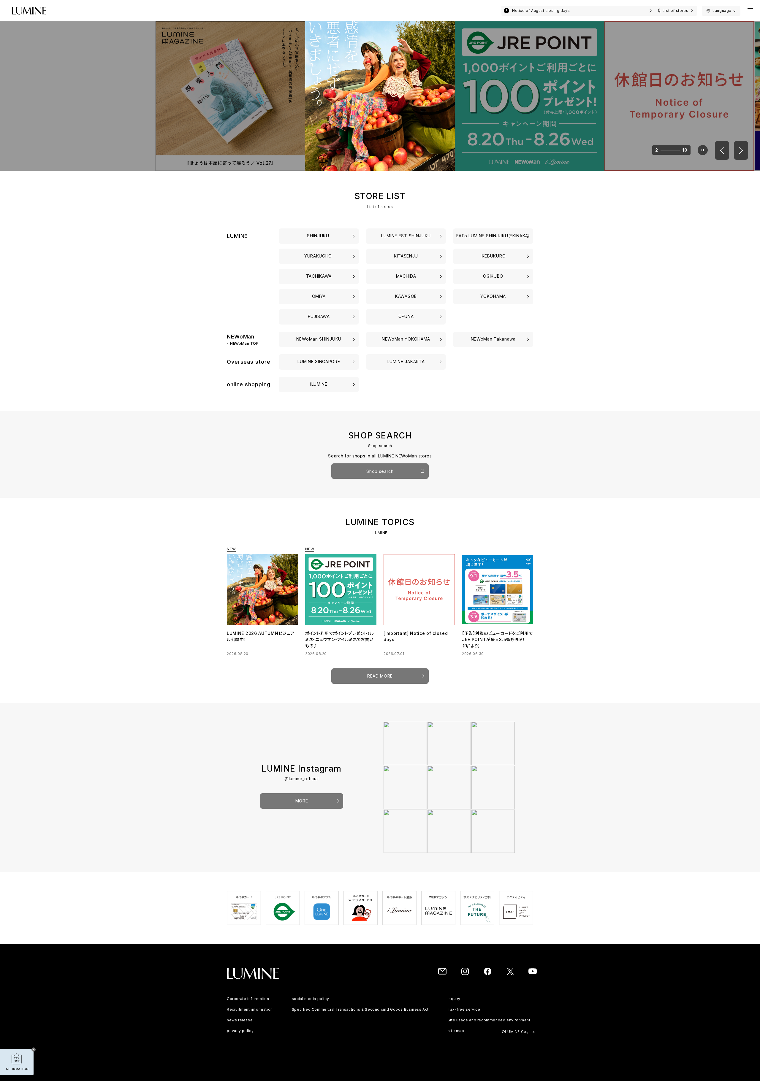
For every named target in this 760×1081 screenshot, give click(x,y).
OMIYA (319, 296)
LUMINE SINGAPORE (318, 361)
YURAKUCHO (318, 255)
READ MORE (380, 675)
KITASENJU (406, 255)
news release (240, 1020)
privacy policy (240, 1030)
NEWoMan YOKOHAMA (406, 338)
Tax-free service (464, 1009)
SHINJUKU (318, 235)
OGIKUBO (493, 276)
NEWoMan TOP (244, 344)
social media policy (310, 998)
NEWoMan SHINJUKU (318, 338)
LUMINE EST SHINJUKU (406, 235)
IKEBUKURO (493, 255)
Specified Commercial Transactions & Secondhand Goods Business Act (360, 1009)
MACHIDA (406, 276)
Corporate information (248, 998)
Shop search (380, 471)
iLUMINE (318, 384)
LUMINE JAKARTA (406, 361)
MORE (301, 800)
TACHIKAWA (319, 276)
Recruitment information (250, 1009)
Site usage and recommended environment (489, 1020)
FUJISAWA (319, 316)
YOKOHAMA (493, 296)
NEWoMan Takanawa (493, 338)
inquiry (454, 998)
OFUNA (406, 316)
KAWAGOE (406, 296)
